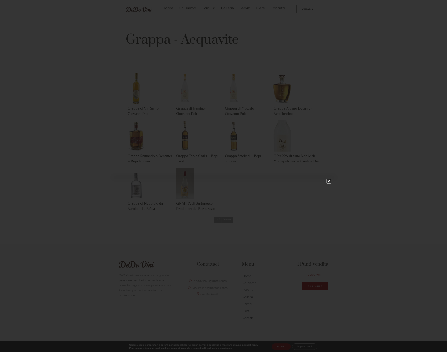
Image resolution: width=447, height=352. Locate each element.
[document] (223, 176)
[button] (329, 181)
